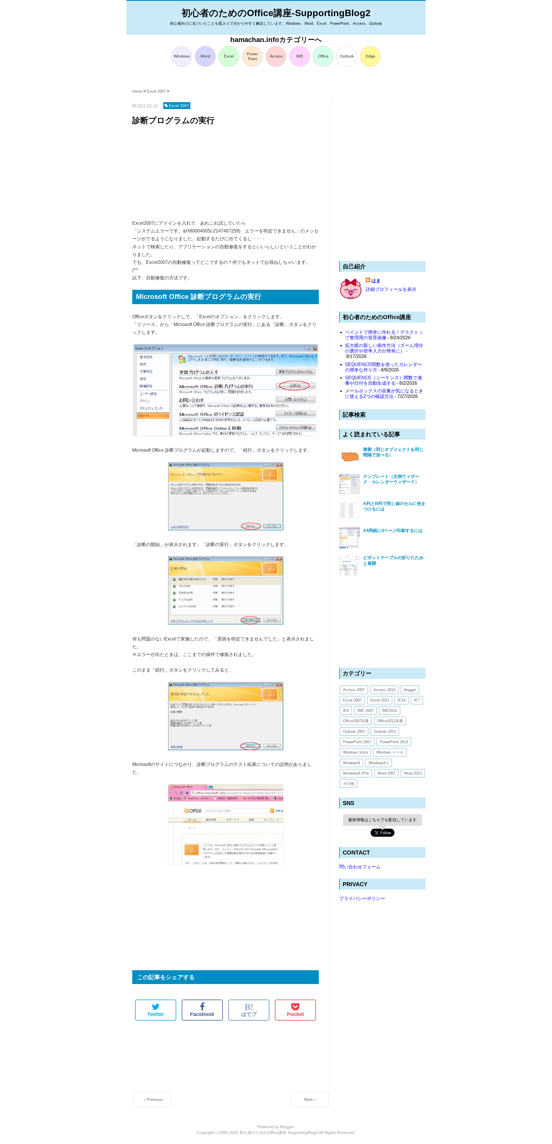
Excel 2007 (352, 700)
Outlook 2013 (385, 731)
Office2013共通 (390, 721)
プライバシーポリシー (362, 898)
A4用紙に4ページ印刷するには (393, 530)
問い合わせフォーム (360, 866)
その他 (348, 783)
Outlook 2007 (354, 731)
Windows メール (390, 752)
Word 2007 (386, 773)
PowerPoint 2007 (357, 742)
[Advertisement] (225, 173)
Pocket (295, 1014)
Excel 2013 (379, 700)
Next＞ (310, 1099)
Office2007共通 (356, 721)
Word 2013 (413, 773)
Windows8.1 (379, 763)
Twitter (155, 1014)
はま (376, 280)
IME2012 (389, 710)
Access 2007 (354, 690)
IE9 (346, 710)
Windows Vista (355, 752)
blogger (410, 690)
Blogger (287, 1126)
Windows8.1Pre (356, 773)
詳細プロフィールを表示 (391, 289)
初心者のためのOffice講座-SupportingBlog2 (276, 13)
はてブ (249, 1009)
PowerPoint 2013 (394, 742)
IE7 (417, 700)
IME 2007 (365, 710)
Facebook (202, 1014)
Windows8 (351, 763)
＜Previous (153, 1099)
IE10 (401, 700)
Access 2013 (384, 690)
